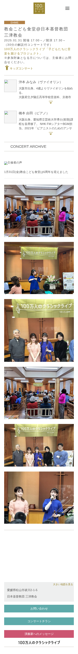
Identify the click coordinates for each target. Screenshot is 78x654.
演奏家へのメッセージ (39, 634)
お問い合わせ (39, 608)
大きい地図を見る (63, 584)
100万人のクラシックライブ (39, 8)
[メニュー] (67, 8)
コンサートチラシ (39, 621)
